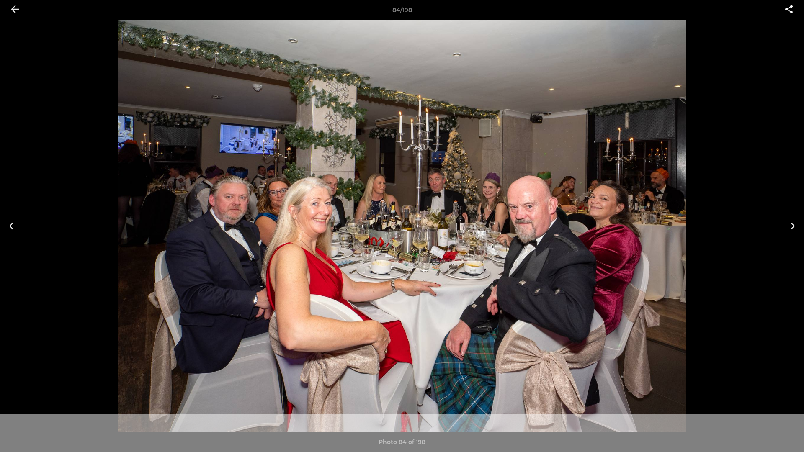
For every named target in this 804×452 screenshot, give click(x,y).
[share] (789, 10)
